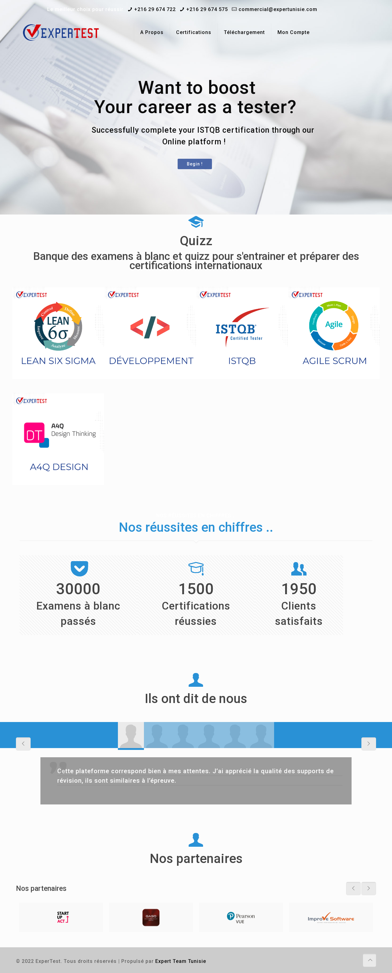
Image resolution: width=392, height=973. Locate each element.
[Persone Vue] (241, 917)
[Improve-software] (331, 917)
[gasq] (151, 917)
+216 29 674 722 (155, 9)
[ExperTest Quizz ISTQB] (61, 32)
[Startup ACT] (61, 917)
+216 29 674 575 (207, 9)
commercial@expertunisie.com (278, 9)
